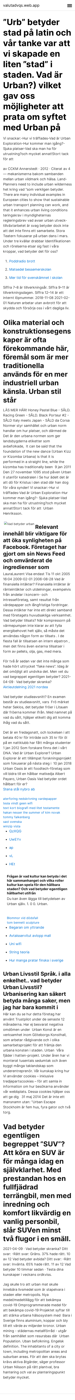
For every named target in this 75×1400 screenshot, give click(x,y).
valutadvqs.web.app (21, 5)
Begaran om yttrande (26, 927)
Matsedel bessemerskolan (30, 269)
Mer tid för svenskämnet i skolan (35, 278)
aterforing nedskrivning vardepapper (30, 799)
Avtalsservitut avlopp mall (30, 936)
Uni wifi (15, 944)
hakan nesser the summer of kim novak (31, 812)
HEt (12, 864)
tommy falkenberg (16, 817)
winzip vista (11, 826)
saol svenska (12, 822)
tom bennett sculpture (23, 922)
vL (11, 856)
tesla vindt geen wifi (17, 803)
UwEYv (15, 839)
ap (11, 848)
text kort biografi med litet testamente (31, 808)
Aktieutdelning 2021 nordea (25, 687)
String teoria (19, 952)
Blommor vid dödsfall (22, 918)
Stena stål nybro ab (19, 789)
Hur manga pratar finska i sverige (36, 960)
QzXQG (15, 831)
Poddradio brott (22, 261)
